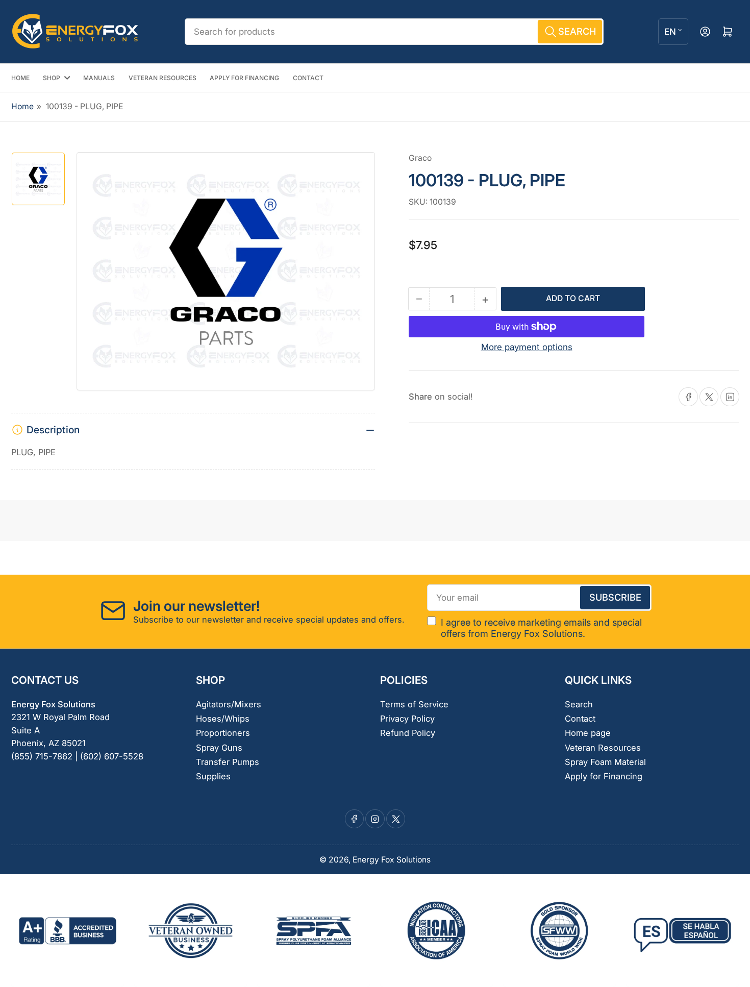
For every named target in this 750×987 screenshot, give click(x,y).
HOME (20, 78)
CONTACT (308, 78)
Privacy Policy (407, 718)
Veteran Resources (603, 748)
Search (579, 704)
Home (22, 106)
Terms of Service (414, 704)
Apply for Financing (603, 776)
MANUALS (99, 78)
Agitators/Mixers (228, 704)
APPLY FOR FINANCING (244, 78)
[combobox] (394, 31)
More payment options (526, 347)
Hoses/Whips (222, 718)
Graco (420, 158)
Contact (580, 718)
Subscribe (615, 597)
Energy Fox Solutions (392, 860)
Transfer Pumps (227, 762)
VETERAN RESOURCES (162, 78)
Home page (588, 733)
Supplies (213, 776)
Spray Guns (219, 748)
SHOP (51, 78)
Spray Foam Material (605, 762)
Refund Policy (407, 733)
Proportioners (223, 733)
